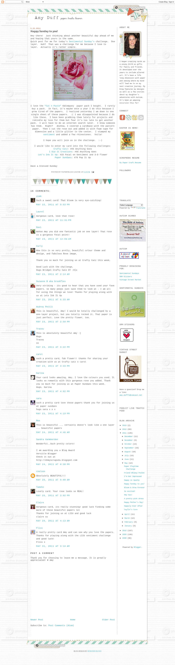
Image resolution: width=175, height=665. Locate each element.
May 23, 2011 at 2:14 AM (53, 274)
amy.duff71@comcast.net (131, 395)
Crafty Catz (61, 149)
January (129, 526)
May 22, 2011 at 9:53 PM (53, 205)
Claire (40, 503)
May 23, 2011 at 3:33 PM (53, 366)
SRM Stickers (126, 277)
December (129, 436)
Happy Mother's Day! (134, 502)
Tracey (40, 329)
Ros (38, 421)
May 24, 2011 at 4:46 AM (53, 432)
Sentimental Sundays (129, 273)
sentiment (49, 135)
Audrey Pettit (44, 307)
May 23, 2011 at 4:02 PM (53, 391)
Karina (40, 373)
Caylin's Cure (130, 510)
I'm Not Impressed (133, 476)
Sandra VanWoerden (47, 439)
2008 (124, 538)
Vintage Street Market (130, 280)
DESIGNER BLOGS (94, 651)
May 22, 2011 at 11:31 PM (53, 220)
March (128, 518)
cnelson (40, 471)
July (127, 456)
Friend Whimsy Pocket (134, 473)
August (128, 452)
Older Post (108, 620)
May (127, 463)
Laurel (40, 212)
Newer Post (36, 620)
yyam (38, 196)
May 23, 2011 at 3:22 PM (53, 347)
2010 (124, 531)
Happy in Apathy (132, 480)
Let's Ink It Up (47, 155)
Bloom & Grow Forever (134, 488)
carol (39, 354)
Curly (39, 246)
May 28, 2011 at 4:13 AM (53, 521)
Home (72, 620)
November (129, 440)
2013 (124, 425)
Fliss (39, 528)
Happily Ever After (133, 506)
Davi (38, 227)
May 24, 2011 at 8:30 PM (53, 464)
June (127, 459)
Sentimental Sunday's (82, 41)
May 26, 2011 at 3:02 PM (53, 495)
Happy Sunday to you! (44, 31)
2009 (124, 534)
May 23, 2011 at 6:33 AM (53, 300)
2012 (124, 429)
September (130, 448)
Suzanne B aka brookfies (51, 281)
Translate (140, 208)
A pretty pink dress (134, 499)
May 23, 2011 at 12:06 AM (53, 239)
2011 (124, 433)
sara (38, 398)
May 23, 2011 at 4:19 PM (53, 414)
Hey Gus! (128, 495)
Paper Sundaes (63, 157)
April (128, 514)
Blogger (137, 547)
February (129, 522)
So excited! (129, 491)
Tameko (40, 487)
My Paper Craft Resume (130, 163)
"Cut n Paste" (53, 106)
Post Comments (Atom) (61, 625)
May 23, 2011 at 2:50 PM (53, 322)
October (129, 444)
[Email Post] (92, 172)
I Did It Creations (60, 152)
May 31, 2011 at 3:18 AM (53, 546)
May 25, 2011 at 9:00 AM (53, 480)
